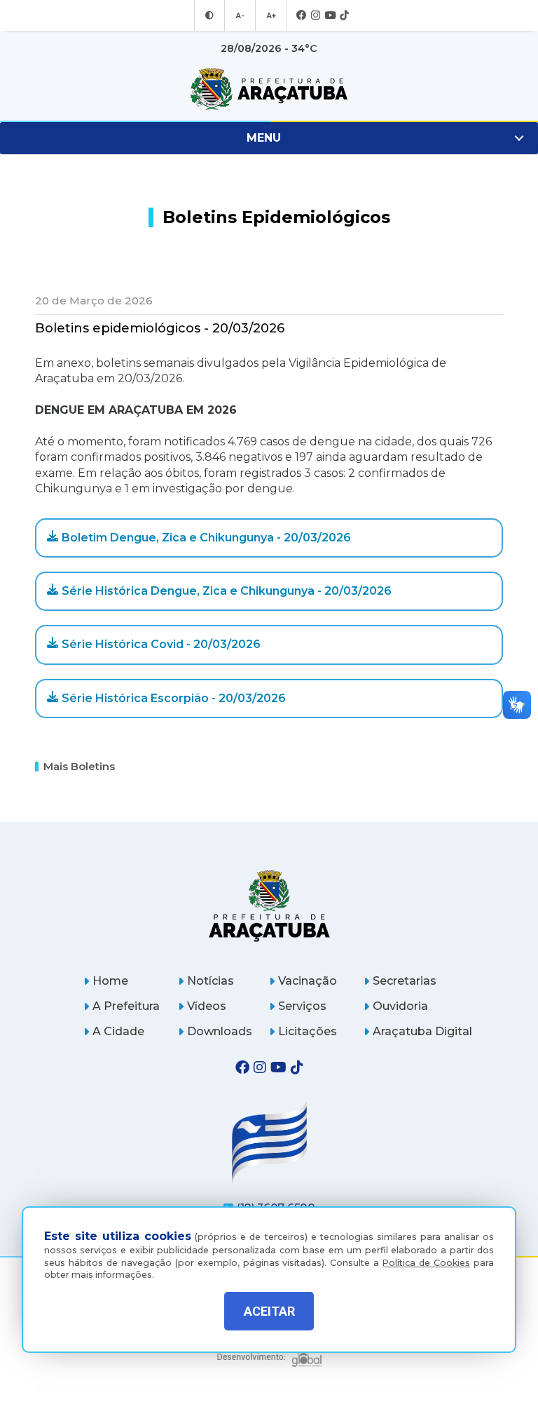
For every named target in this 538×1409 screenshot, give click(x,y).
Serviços (302, 1006)
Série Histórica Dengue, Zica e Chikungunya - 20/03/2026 (227, 591)
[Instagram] (315, 16)
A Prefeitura (126, 1006)
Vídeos (206, 1006)
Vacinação (307, 980)
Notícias (210, 980)
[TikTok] (344, 16)
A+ (271, 15)
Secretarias (404, 980)
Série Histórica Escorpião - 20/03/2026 (174, 698)
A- (239, 15)
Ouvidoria (400, 1006)
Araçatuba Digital (422, 1031)
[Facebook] (301, 16)
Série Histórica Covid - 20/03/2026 (161, 644)
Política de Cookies (426, 1263)
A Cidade (118, 1031)
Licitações (307, 1031)
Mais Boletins (79, 766)
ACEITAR (269, 1311)
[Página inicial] (269, 906)
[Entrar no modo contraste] (209, 15)
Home (110, 980)
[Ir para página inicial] (269, 89)
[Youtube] (330, 16)
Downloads (219, 1031)
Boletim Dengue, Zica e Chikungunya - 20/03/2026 (206, 537)
